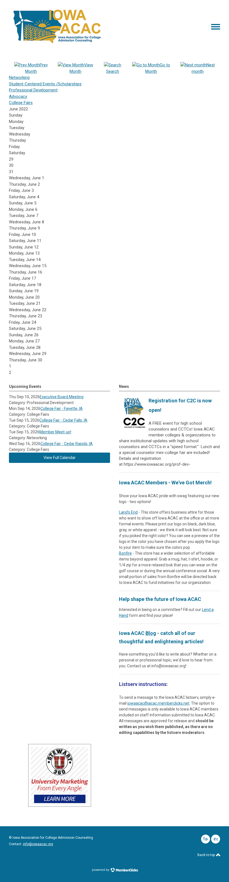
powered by (101, 870)
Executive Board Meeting (62, 397)
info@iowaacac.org (38, 844)
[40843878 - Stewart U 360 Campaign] (59, 805)
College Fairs (21, 102)
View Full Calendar (60, 457)
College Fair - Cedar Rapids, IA (66, 443)
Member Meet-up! (55, 432)
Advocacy (18, 96)
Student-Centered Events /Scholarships (45, 83)
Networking (19, 77)
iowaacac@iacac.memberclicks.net (158, 703)
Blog (150, 633)
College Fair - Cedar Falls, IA (63, 420)
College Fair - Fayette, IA (61, 408)
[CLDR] (57, 43)
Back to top (206, 855)
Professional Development (33, 90)
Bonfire (125, 553)
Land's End (128, 512)
